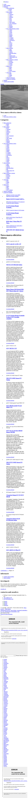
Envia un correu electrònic (6, 614)
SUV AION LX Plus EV (13, 550)
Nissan (10, 63)
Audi (10, 49)
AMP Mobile (8, 609)
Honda (10, 61)
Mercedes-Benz (12, 53)
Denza (10, 33)
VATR (10, 32)
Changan (11, 14)
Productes (5, 6)
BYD (10, 13)
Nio (10, 41)
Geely (10, 21)
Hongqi (11, 26)
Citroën (11, 52)
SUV (10, 76)
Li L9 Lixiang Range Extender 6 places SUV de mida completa (15, 317)
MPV (10, 68)
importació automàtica (22, 610)
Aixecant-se (12, 40)
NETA (10, 43)
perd (18, 611)
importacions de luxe (5, 610)
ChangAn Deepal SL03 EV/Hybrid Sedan (13, 519)
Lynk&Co (11, 39)
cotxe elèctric (14, 610)
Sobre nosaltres (6, 5)
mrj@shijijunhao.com (8, 599)
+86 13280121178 (7, 597)
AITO (10, 31)
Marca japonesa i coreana (12, 59)
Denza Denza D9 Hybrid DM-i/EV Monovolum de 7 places (15, 290)
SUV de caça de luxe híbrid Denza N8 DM (14, 431)
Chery (10, 15)
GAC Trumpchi (12, 23)
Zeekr (10, 46)
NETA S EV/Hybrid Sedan (14, 264)
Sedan (10, 70)
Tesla (10, 10)
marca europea (9, 48)
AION (10, 30)
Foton (10, 19)
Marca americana (10, 8)
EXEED (11, 17)
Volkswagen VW (13, 57)
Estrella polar (12, 55)
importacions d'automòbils (11, 611)
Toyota (10, 64)
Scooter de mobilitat (10, 79)
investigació (9, 259)
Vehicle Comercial (10, 77)
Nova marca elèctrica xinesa (12, 28)
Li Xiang (11, 37)
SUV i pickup (12, 71)
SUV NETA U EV (11, 348)
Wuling (10, 27)
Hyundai (11, 62)
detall (13, 259)
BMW (10, 50)
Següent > (5, 570)
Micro (10, 67)
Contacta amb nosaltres (8, 81)
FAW (10, 18)
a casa (4, 4)
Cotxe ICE (8, 72)
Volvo (10, 58)
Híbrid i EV (9, 66)
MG (10, 54)
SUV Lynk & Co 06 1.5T (13, 244)
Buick (10, 9)
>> (8, 570)
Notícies (5, 80)
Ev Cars (2, 611)
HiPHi (10, 36)
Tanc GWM (12, 22)
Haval (10, 24)
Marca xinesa (9, 12)
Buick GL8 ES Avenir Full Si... (15, 199)
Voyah (10, 44)
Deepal (10, 35)
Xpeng (10, 45)
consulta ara (3, 589)
